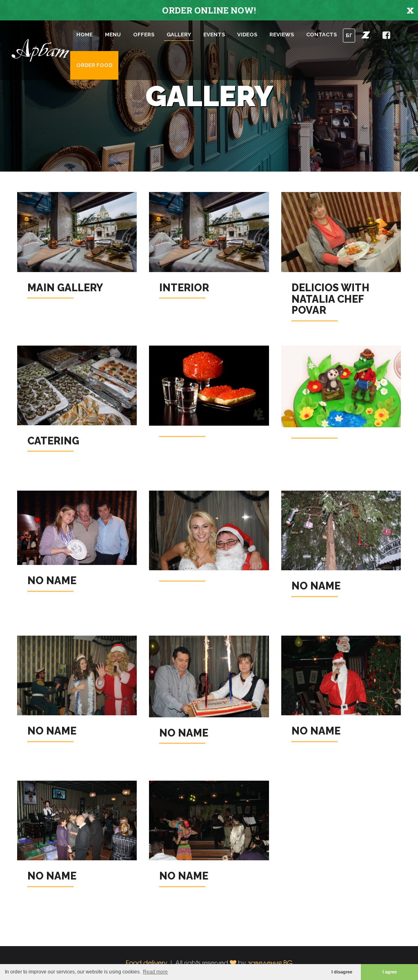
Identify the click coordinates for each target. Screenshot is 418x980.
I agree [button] (389, 971)
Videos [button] (247, 34)
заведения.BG (270, 963)
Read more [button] (155, 972)
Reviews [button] (281, 34)
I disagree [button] (341, 971)
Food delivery (146, 963)
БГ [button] (349, 35)
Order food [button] (94, 65)
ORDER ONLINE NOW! (209, 10)
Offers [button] (143, 34)
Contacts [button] (321, 34)
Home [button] (84, 34)
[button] (365, 34)
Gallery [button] (179, 34)
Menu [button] (113, 34)
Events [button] (214, 34)
